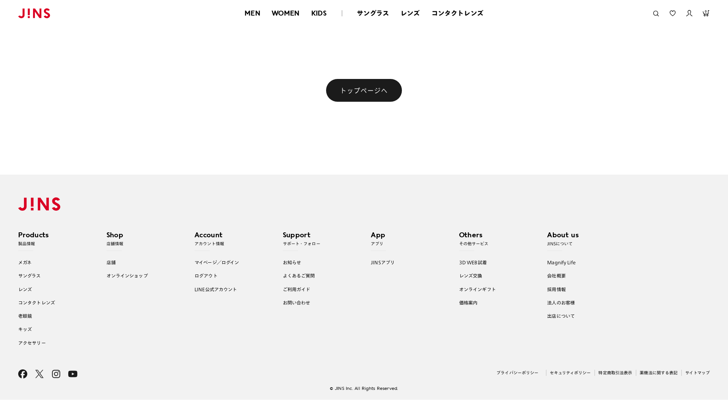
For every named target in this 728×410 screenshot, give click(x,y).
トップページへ (364, 90)
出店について (561, 316)
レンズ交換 (470, 275)
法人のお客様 (561, 302)
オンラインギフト (477, 289)
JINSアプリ (383, 262)
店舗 (111, 262)
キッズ (25, 329)
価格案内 (468, 302)
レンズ (410, 13)
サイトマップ (697, 373)
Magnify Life (561, 262)
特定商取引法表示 (615, 373)
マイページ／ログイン (217, 262)
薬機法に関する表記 (659, 373)
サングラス (373, 13)
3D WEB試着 (473, 262)
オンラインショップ (127, 275)
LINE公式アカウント (216, 289)
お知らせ (292, 262)
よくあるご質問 (299, 275)
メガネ (24, 262)
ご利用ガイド (297, 289)
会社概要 (556, 275)
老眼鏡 (25, 316)
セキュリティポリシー (570, 373)
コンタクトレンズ (457, 13)
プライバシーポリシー (517, 373)
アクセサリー (32, 343)
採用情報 (556, 289)
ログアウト (206, 275)
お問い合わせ (297, 302)
